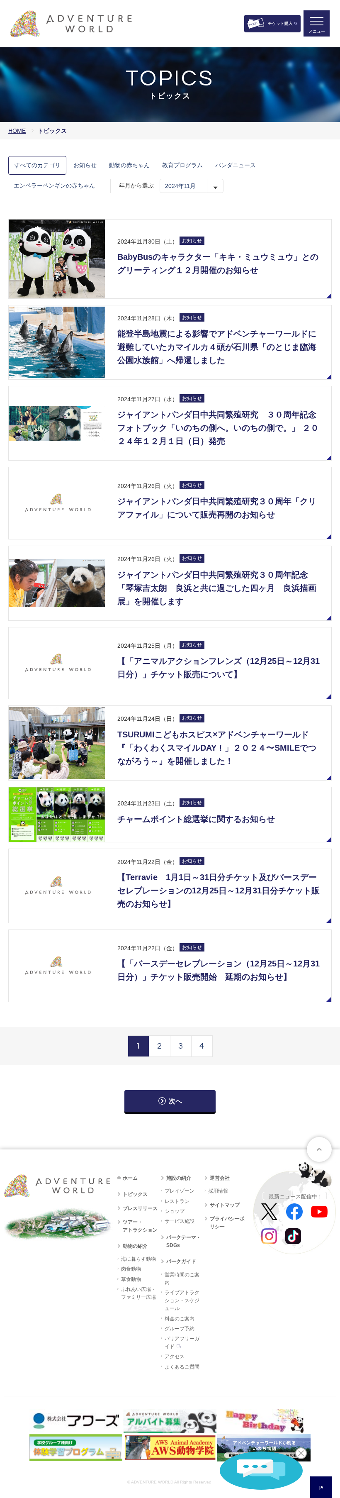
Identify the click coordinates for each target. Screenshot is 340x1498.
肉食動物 (131, 1269)
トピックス (135, 1194)
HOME (17, 130)
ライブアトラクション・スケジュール (182, 1300)
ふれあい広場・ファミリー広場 (138, 1293)
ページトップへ (319, 1149)
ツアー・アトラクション (140, 1226)
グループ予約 (179, 1329)
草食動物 (131, 1279)
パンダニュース (235, 165)
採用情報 (218, 1191)
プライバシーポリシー (227, 1223)
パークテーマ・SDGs (183, 1241)
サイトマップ (225, 1205)
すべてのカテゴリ (37, 165)
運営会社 (220, 1178)
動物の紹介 (135, 1246)
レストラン (177, 1201)
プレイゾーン (179, 1191)
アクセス (175, 1356)
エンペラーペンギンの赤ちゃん (54, 185)
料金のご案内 (179, 1319)
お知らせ (85, 165)
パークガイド (181, 1261)
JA (321, 1487)
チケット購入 (280, 23)
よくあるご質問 (182, 1367)
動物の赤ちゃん (129, 165)
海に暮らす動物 (138, 1259)
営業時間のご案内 (182, 1279)
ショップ (175, 1211)
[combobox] (321, 1487)
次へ (175, 1101)
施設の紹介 (178, 1178)
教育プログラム (182, 165)
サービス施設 (179, 1221)
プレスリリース (140, 1208)
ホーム (130, 1178)
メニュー (316, 31)
